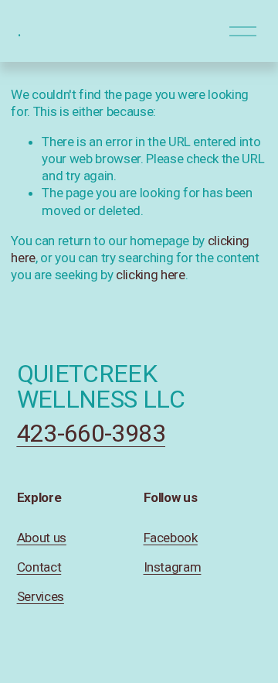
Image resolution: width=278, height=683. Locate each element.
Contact (39, 567)
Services (40, 596)
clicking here (150, 274)
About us (41, 537)
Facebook (171, 537)
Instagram (173, 567)
